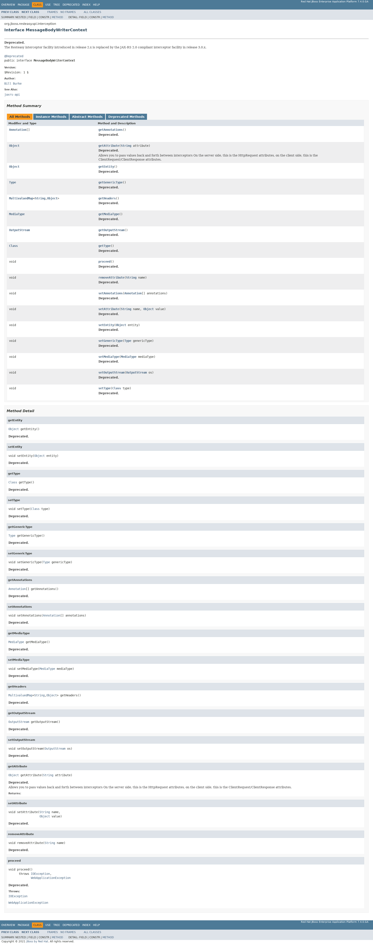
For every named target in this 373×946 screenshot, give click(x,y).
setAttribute (108, 309)
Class (13, 246)
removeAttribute (111, 277)
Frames (52, 12)
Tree (56, 4)
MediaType (17, 214)
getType (104, 246)
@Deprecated (13, 56)
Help (96, 4)
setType (104, 388)
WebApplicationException (51, 878)
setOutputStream (111, 372)
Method (57, 17)
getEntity (106, 166)
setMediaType (108, 356)
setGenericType (110, 340)
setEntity (106, 325)
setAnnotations (110, 293)
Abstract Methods (87, 116)
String (126, 145)
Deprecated (71, 4)
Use (48, 4)
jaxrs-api (12, 94)
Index (86, 4)
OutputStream (19, 230)
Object (14, 145)
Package (24, 4)
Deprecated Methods (126, 116)
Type (12, 182)
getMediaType (108, 214)
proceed (104, 261)
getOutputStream (111, 230)
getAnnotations (110, 129)
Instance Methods (51, 116)
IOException (40, 873)
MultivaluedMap (21, 198)
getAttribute (108, 145)
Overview (8, 4)
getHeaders (107, 198)
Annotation (17, 129)
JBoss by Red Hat (37, 941)
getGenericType (110, 182)
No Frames (68, 12)
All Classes (92, 12)
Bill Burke (13, 83)
